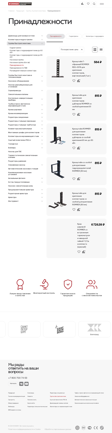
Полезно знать (31, 399)
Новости (30, 396)
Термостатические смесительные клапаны (23, 156)
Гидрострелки (15, 48)
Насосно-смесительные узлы (20, 186)
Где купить (11, 399)
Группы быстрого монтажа (36, 11)
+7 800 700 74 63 (17, 378)
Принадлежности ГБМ (18, 68)
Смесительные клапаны (18, 94)
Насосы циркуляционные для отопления (20, 86)
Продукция (20, 11)
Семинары (30, 393)
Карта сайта (31, 403)
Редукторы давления (17, 161)
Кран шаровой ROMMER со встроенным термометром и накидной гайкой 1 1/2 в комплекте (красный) (83, 235)
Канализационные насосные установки (20, 173)
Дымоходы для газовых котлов (59, 403)
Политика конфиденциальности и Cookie (24, 429)
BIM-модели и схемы (14, 410)
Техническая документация (16, 396)
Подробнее (100, 84)
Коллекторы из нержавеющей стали (61, 406)
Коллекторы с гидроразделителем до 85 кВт (26, 56)
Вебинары (11, 406)
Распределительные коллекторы (23, 71)
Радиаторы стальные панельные (37, 406)
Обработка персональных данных (58, 429)
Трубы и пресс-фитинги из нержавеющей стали (89, 393)
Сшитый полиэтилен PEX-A (58, 399)
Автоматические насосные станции (23, 169)
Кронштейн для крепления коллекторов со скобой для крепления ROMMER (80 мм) (82, 199)
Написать (13, 383)
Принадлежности (55, 36)
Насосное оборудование (82, 396)
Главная (11, 11)
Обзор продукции (13, 403)
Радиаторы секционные (57, 393)
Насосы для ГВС (15, 151)
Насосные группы (17, 60)
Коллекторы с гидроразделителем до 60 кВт (26, 51)
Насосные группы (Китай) (20, 62)
